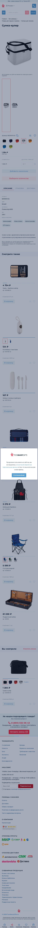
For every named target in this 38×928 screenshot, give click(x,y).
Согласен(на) (19, 475)
